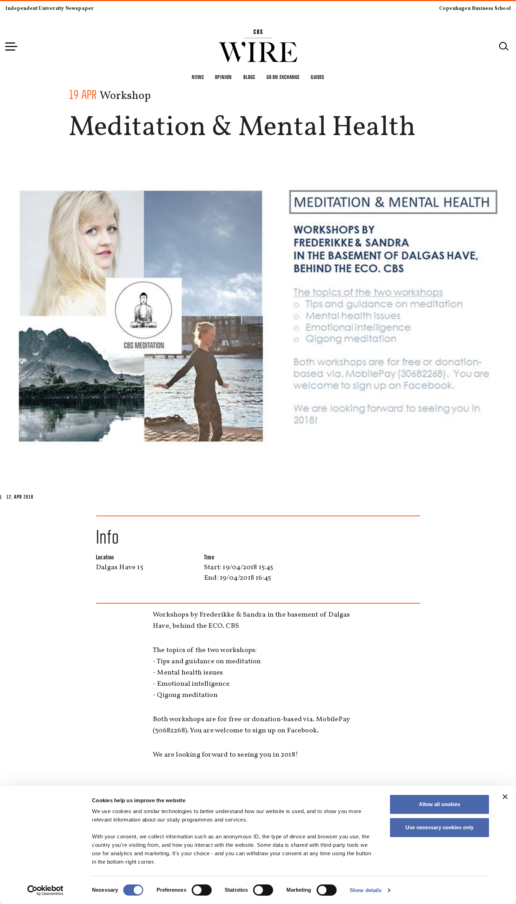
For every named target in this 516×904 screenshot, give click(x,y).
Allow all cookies (439, 804)
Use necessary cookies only (439, 827)
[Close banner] (505, 796)
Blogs (249, 77)
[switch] (202, 890)
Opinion (223, 77)
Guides (317, 77)
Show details (366, 890)
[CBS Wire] (258, 33)
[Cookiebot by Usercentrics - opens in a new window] (45, 890)
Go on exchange (283, 77)
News (198, 77)
